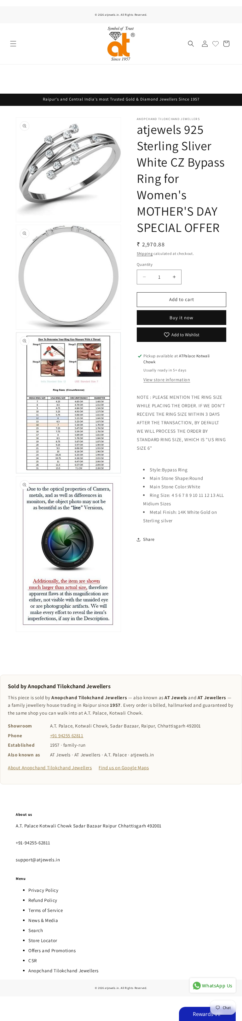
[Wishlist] (215, 43)
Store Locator (42, 940)
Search (35, 930)
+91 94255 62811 (67, 735)
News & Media (43, 920)
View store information (166, 379)
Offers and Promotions (52, 950)
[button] (13, 44)
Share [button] (149, 539)
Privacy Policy (43, 890)
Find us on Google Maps (124, 768)
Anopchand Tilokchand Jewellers (63, 971)
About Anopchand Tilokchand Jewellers (50, 768)
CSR (32, 960)
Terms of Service (45, 910)
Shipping (145, 253)
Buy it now (181, 318)
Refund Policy (42, 900)
